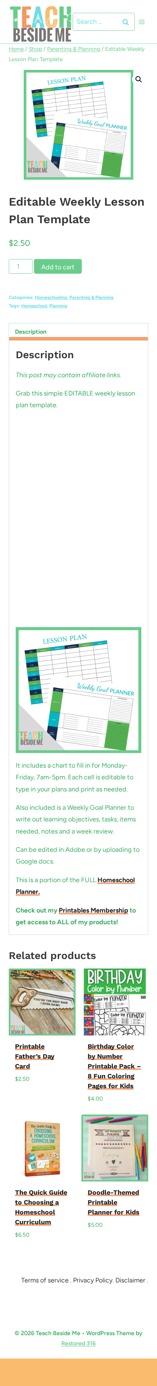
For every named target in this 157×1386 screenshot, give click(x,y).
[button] (138, 79)
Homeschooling (51, 297)
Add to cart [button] (36, 1094)
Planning (58, 305)
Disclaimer (130, 1280)
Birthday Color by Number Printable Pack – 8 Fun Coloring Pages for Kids (114, 1066)
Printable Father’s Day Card (34, 1056)
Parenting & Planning (91, 297)
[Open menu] (141, 21)
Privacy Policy (92, 1280)
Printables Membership (93, 910)
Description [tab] (30, 331)
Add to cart (57, 267)
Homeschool (34, 305)
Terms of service (45, 1280)
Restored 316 (78, 1343)
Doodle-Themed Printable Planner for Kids (113, 1202)
